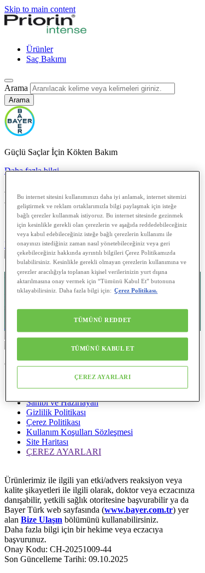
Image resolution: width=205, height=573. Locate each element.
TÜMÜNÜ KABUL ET (102, 348)
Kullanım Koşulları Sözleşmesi (79, 432)
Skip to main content (39, 9)
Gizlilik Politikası (56, 412)
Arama (16, 88)
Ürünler (39, 49)
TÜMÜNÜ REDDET (102, 320)
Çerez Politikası (53, 422)
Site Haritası (47, 441)
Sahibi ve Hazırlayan (62, 402)
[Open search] (8, 80)
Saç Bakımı (46, 59)
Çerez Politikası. (135, 290)
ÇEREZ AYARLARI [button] (63, 451)
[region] (102, 286)
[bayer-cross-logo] (19, 133)
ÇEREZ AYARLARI (102, 377)
